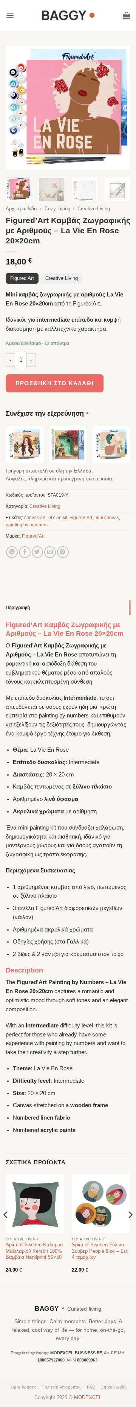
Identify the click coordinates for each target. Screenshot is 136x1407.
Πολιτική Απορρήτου (62, 1387)
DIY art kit (57, 517)
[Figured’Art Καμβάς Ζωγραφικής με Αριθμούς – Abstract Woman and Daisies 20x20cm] (25, 445)
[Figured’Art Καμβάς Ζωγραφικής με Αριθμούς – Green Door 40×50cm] (68, 445)
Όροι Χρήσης (24, 1387)
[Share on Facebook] (25, 552)
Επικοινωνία (112, 1387)
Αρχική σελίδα (21, 208)
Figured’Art (22, 278)
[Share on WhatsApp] (12, 552)
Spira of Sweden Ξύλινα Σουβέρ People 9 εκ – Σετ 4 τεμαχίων (100, 1251)
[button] (10, 15)
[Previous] (18, 108)
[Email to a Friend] (50, 552)
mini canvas (106, 517)
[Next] (118, 108)
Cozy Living (57, 208)
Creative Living (93, 208)
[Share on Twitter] (37, 552)
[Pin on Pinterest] (63, 552)
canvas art (34, 517)
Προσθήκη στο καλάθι (54, 383)
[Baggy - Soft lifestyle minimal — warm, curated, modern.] (68, 15)
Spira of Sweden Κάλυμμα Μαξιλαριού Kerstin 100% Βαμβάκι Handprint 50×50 (34, 1251)
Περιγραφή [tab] (18, 607)
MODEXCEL (88, 1397)
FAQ (91, 1387)
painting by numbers (27, 524)
